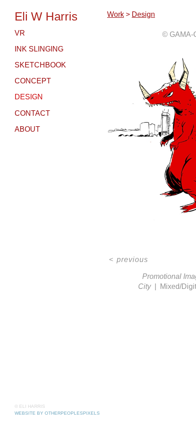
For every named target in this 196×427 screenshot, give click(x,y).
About (27, 129)
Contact (32, 113)
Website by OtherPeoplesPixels (57, 413)
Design (29, 97)
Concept (33, 81)
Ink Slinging (39, 49)
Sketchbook (40, 65)
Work (115, 14)
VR (20, 33)
